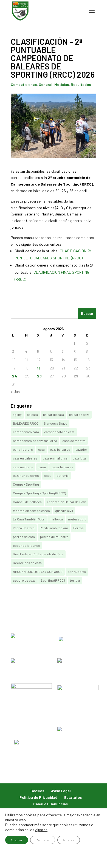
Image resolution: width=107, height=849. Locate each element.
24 (14, 376)
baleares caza (79, 414)
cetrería (63, 475)
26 (39, 376)
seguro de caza (24, 580)
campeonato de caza (59, 432)
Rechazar (43, 840)
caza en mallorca (55, 458)
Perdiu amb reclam (54, 528)
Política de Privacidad (38, 797)
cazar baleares (62, 467)
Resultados (81, 84)
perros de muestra (54, 537)
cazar (42, 467)
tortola (75, 580)
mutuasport (77, 519)
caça (47, 475)
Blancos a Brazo (55, 423)
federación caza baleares (31, 510)
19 (39, 368)
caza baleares (60, 449)
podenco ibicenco (26, 545)
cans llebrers (23, 449)
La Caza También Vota (28, 519)
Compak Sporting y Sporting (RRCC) (39, 493)
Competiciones (24, 84)
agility (17, 414)
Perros (78, 528)
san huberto (77, 571)
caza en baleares (25, 458)
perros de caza (24, 537)
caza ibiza (79, 458)
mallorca (56, 519)
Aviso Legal (61, 790)
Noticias (61, 84)
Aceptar (16, 840)
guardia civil (64, 510)
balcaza (32, 414)
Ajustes (68, 840)
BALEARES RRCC (25, 423)
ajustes (41, 829)
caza (41, 449)
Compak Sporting (26, 484)
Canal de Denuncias (50, 804)
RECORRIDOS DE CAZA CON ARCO (38, 571)
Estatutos (73, 797)
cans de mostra (74, 440)
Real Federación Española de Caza (38, 554)
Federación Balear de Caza (66, 502)
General (45, 84)
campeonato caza (26, 432)
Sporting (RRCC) (53, 580)
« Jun (15, 391)
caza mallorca (23, 467)
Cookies (37, 790)
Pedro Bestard (24, 528)
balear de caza (53, 414)
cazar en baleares (26, 475)
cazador (81, 449)
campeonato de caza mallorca (35, 440)
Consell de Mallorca (27, 502)
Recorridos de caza (27, 563)
